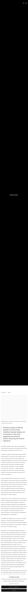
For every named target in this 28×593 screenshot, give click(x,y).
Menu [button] (26, 3)
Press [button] (9, 392)
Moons (14, 195)
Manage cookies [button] (14, 583)
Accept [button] (14, 590)
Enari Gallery (8, 3)
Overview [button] (3, 392)
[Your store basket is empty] (23, 3)
